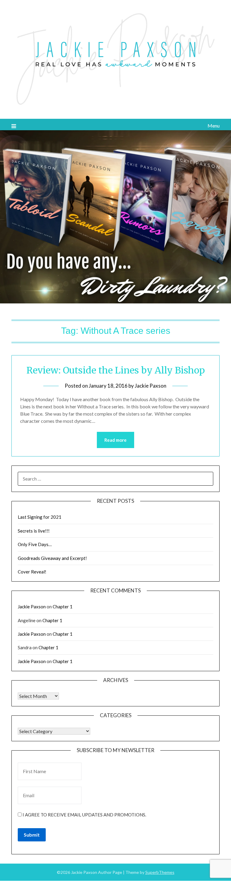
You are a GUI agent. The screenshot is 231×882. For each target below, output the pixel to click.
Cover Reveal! (32, 571)
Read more (115, 440)
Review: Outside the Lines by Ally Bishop (115, 370)
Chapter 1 (62, 606)
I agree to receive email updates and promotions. (84, 814)
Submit (32, 834)
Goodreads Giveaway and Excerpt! (52, 558)
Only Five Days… (35, 544)
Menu (213, 125)
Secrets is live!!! (34, 530)
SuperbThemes (159, 872)
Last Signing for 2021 (39, 517)
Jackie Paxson (150, 386)
